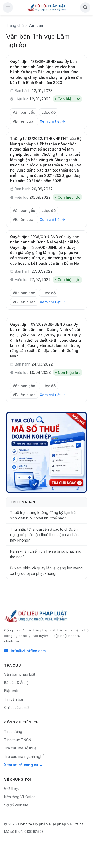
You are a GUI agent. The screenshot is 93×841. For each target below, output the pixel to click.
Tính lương (13, 731)
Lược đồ (49, 112)
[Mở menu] (8, 7)
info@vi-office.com (28, 651)
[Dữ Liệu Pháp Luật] (36, 616)
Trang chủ (15, 25)
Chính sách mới (16, 707)
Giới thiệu (11, 788)
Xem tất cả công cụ (21, 764)
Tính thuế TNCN (17, 740)
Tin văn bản (14, 699)
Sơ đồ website (16, 805)
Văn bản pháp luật (19, 674)
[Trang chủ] (46, 7)
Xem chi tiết (50, 121)
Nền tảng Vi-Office (20, 796)
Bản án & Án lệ (16, 682)
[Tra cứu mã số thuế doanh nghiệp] (46, 452)
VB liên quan (24, 121)
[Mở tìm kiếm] (85, 7)
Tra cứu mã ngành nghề (24, 756)
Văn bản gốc (24, 112)
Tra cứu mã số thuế (20, 748)
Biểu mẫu (11, 691)
